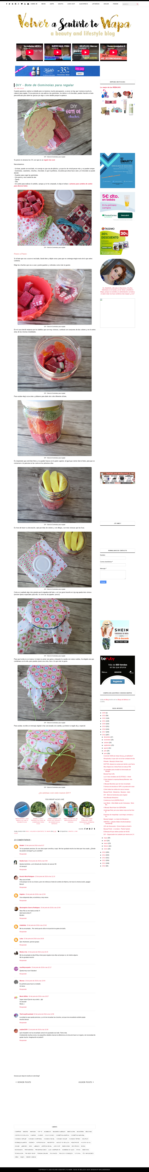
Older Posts (85, 1082)
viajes (22, 1157)
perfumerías (29, 1150)
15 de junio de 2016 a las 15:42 (37, 925)
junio (105, 753)
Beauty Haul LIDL (109, 774)
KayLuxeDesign (104, 1169)
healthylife (75, 1142)
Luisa (21, 938)
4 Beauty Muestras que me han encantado (117, 784)
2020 (104, 724)
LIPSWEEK (96, 4)
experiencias (40, 1142)
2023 (104, 715)
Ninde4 (22, 845)
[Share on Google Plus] (92, 828)
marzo (106, 843)
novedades (19, 1150)
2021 (104, 721)
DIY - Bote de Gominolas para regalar (115, 795)
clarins (33, 1135)
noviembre (107, 740)
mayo (106, 838)
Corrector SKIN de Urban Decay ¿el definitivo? (118, 756)
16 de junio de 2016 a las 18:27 (39, 996)
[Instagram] (15, 4)
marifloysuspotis (25, 967)
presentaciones (40, 1150)
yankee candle (31, 1157)
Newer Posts (24, 1082)
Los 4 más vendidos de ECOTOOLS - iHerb (117, 777)
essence (32, 1142)
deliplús (85, 1139)
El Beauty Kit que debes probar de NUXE (117, 831)
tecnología (19, 1153)
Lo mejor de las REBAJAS (110, 87)
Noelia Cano (24, 861)
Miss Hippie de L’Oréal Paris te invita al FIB (117, 767)
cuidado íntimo (74, 1139)
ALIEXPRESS (83, 4)
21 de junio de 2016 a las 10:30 (38, 1029)
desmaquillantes (21, 1142)
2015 (104, 852)
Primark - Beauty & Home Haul (113, 761)
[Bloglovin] (22, 4)
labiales (36, 1146)
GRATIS (60, 4)
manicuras (66, 1146)
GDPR (52, 4)
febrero (106, 846)
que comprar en (54, 1150)
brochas (89, 1131)
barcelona (71, 1131)
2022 (104, 718)
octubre (106, 742)
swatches (85, 1150)
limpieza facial (46, 1146)
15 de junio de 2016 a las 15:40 (51, 907)
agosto (106, 748)
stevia (78, 1150)
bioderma (80, 1131)
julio (105, 751)
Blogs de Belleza (123, 699)
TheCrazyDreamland (26, 1014)
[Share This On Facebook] (85, 828)
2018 (104, 729)
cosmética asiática (62, 1135)
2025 (104, 713)
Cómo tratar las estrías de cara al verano (116, 789)
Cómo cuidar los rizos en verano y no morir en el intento (54, 821)
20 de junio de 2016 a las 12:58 (44, 1014)
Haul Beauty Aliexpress (111, 797)
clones (40, 1135)
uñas (16, 1157)
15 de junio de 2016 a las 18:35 (34, 938)
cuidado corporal (35, 1139)
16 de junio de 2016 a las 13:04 (35, 981)
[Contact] (28, 4)
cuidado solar (61, 1139)
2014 (104, 855)
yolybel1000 (24, 1029)
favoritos (50, 1142)
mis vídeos (75, 1146)
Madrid (25, 1131)
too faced (53, 1153)
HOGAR (106, 4)
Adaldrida (23, 925)
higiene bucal (86, 1142)
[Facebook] (6, 4)
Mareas (22, 981)
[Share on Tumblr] (94, 828)
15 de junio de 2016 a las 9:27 (34, 845)
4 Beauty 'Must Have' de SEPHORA (115, 807)
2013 (104, 858)
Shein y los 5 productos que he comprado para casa (38, 821)
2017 (104, 732)
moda (83, 1146)
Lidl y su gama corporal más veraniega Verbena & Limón (86, 821)
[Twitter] (9, 4)
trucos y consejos (66, 1153)
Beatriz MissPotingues (27, 876)
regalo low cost (49, 160)
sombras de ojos (68, 1150)
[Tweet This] (87, 828)
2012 (104, 860)
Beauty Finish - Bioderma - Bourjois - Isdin (117, 792)
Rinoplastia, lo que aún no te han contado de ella (119, 758)
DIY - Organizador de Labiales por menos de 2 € (119, 834)
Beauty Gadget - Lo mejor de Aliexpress (116, 819)
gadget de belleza (62, 1142)
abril (105, 840)
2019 (104, 726)
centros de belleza (22, 1135)
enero (106, 849)
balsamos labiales (59, 1131)
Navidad (33, 1131)
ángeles (22, 894)
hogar (17, 1146)
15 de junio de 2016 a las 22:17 (41, 967)
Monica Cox (23, 952)
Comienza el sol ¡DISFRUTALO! (114, 800)
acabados (47, 1131)
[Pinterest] (12, 4)
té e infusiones (88, 1153)
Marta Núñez (24, 996)
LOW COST (71, 4)
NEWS (44, 4)
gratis (70, 831)
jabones (24, 1146)
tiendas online (42, 1153)
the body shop (30, 1153)
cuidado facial (49, 1139)
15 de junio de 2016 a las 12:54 (35, 894)
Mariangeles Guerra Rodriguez (30, 907)
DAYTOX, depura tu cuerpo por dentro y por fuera (119, 764)
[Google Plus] (19, 4)
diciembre (107, 737)
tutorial (78, 1153)
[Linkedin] (25, 4)
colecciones (49, 1135)
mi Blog (106, 699)
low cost (57, 1146)
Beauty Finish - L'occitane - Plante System (117, 829)
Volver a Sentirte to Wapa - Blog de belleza (69, 1169)
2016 (104, 735)
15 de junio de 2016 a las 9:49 (37, 861)
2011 (104, 863)
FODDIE (115, 4)
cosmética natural (77, 1135)
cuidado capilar (20, 1139)
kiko (30, 1146)
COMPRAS (18, 1131)
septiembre (107, 745)
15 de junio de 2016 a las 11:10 (45, 876)
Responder (23, 854)
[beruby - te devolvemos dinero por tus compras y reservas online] (117, 684)
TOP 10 (40, 1131)
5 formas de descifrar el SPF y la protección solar (119, 786)
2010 (104, 866)
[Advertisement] (54, 1104)
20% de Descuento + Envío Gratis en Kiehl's (117, 826)
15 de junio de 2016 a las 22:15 (38, 952)
